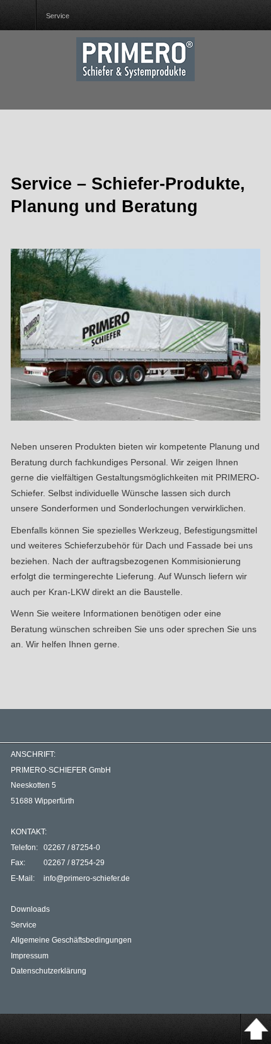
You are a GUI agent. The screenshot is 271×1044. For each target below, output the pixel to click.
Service (24, 925)
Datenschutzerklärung (48, 971)
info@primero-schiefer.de (86, 878)
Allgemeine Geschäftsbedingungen (71, 940)
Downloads (30, 909)
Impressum (30, 955)
